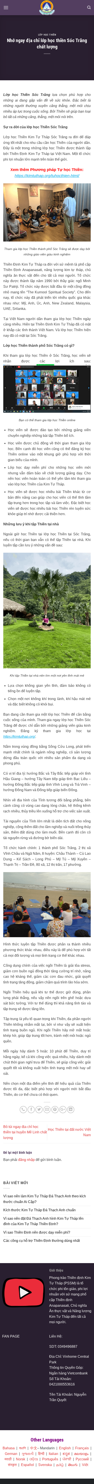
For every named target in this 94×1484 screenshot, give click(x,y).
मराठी (8, 1459)
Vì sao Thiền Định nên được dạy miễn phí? (36, 1232)
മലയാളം (81, 1454)
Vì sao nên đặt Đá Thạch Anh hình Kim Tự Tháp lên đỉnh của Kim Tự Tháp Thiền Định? (43, 1221)
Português (50, 1459)
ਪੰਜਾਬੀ (67, 1459)
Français (82, 1448)
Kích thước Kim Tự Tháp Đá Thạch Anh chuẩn (39, 1210)
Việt (85, 1465)
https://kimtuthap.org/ (19, 736)
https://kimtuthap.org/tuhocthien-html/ (47, 176)
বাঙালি (22, 1448)
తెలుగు (73, 1465)
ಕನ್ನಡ (66, 1454)
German (11, 1454)
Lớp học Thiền (47, 34)
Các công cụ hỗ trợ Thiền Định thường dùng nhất (41, 1240)
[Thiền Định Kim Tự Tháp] (47, 7)
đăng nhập (26, 1160)
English (65, 1448)
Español (27, 1465)
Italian (53, 1454)
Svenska (45, 1465)
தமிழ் (60, 1465)
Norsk (20, 1459)
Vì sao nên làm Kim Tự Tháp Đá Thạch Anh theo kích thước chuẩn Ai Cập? (44, 1199)
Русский (82, 1459)
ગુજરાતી (28, 1454)
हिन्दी (41, 1454)
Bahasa (9, 1448)
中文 (33, 1448)
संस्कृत (12, 1465)
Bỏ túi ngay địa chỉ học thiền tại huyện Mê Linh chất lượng (25, 1132)
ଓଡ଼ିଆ (34, 1459)
